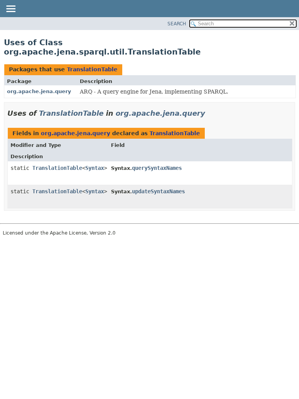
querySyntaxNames (157, 168)
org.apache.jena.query (39, 91)
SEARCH (176, 23)
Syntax (94, 168)
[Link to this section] (211, 113)
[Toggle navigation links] (10, 9)
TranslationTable (92, 69)
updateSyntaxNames (158, 191)
